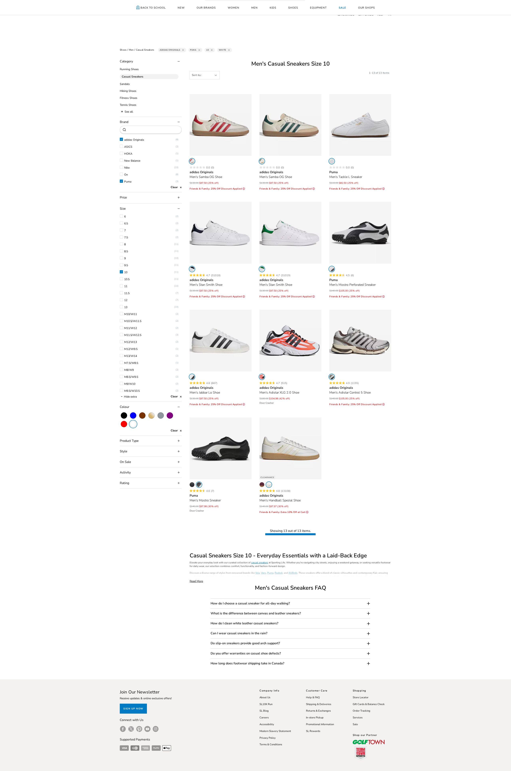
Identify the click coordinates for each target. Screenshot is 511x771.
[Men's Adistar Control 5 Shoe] (360, 340)
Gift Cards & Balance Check (369, 704)
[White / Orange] (262, 377)
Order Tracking (361, 711)
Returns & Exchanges (318, 711)
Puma (270, 573)
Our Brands (206, 8)
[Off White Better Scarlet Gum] (192, 161)
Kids (273, 8)
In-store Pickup (315, 717)
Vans (263, 573)
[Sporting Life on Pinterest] (139, 729)
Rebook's (350, 576)
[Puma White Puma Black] (332, 269)
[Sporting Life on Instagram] (156, 729)
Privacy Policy (267, 738)
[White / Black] (192, 377)
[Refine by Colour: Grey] (160, 415)
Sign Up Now (133, 708)
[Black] (192, 484)
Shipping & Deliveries (318, 704)
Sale (342, 8)
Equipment (318, 8)
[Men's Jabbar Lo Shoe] (221, 340)
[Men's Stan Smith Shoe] (221, 233)
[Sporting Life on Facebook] (123, 729)
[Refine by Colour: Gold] (151, 415)
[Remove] (183, 50)
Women (233, 8)
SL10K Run (265, 704)
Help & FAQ (313, 697)
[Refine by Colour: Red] (124, 424)
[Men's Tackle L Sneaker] (360, 125)
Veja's (283, 576)
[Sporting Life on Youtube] (147, 729)
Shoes (293, 8)
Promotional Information (320, 724)
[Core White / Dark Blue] (192, 269)
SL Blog (264, 711)
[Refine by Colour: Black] (124, 415)
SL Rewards (313, 731)
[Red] (262, 484)
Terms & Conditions (270, 744)
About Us (264, 697)
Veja (257, 573)
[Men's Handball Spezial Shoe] (290, 448)
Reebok (279, 573)
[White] (262, 269)
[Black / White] (199, 484)
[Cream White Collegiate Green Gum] (262, 161)
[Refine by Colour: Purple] (170, 415)
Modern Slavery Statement (275, 731)
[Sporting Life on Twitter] (131, 729)
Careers (264, 717)
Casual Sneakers (145, 49)
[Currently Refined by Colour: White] (133, 424)
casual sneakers (259, 562)
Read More (196, 581)
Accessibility (266, 724)
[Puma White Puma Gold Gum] (332, 161)
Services (357, 717)
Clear (174, 187)
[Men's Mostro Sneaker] (221, 448)
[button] (290, 603)
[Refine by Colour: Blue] (133, 415)
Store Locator (360, 697)
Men (254, 8)
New (181, 8)
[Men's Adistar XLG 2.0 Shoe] (290, 340)
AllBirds (292, 573)
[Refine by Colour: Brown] (142, 415)
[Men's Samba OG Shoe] (221, 125)
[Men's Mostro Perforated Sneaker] (360, 233)
